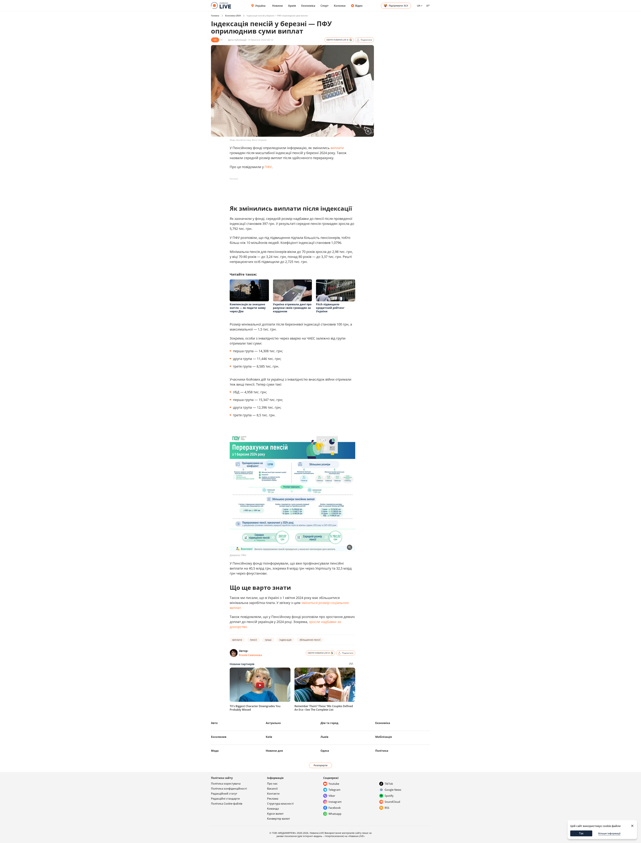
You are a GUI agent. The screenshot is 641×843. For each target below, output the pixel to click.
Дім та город (329, 723)
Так (581, 833)
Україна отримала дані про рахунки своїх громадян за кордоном (292, 307)
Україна (260, 6)
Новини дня (274, 751)
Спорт (324, 6)
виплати (337, 148)
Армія (292, 6)
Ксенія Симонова (250, 655)
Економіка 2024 (233, 15)
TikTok (389, 784)
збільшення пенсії (309, 639)
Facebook (335, 808)
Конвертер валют (278, 818)
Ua (418, 5)
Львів (324, 737)
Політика (381, 751)
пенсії (253, 639)
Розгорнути (321, 765)
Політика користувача (226, 783)
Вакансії (272, 788)
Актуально (273, 723)
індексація (285, 639)
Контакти (273, 793)
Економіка (308, 6)
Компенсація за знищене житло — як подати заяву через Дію (248, 307)
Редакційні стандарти (225, 798)
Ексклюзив (218, 737)
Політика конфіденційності (229, 788)
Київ (269, 737)
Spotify (389, 796)
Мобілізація (383, 737)
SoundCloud (392, 802)
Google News (393, 790)
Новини (277, 6)
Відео (359, 6)
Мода (215, 751)
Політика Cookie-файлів (226, 803)
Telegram (334, 790)
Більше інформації (609, 833)
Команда (273, 808)
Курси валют (275, 813)
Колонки (340, 6)
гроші (268, 639)
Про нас (272, 783)
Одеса (324, 751)
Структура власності (280, 803)
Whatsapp (335, 814)
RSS (387, 808)
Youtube (334, 784)
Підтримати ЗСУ (398, 5)
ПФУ (268, 167)
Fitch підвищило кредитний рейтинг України (330, 307)
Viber (332, 796)
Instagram (335, 802)
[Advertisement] (290, 188)
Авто (214, 723)
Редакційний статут (224, 793)
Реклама (272, 798)
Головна (215, 15)
